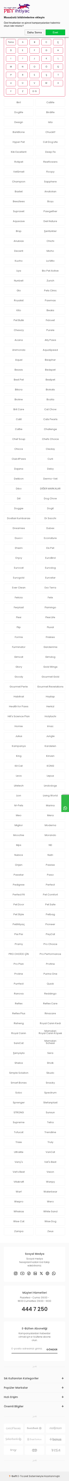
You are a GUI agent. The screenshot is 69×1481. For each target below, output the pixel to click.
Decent (18, 251)
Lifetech (19, 785)
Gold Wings (50, 667)
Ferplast (19, 607)
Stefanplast (50, 1102)
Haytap (50, 696)
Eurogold (18, 577)
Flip (19, 627)
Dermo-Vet (50, 478)
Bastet (19, 191)
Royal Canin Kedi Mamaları (50, 1024)
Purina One (50, 974)
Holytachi (50, 716)
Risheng (19, 1023)
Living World (50, 795)
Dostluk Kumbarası (18, 518)
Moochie (18, 835)
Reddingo (50, 993)
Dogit (50, 508)
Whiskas (19, 1211)
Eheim (19, 548)
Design (18, 122)
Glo (19, 290)
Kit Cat (19, 766)
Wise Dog (50, 1221)
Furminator (18, 647)
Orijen (18, 865)
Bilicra (18, 389)
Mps (18, 845)
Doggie (18, 508)
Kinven (50, 756)
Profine (50, 964)
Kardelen (50, 746)
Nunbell (18, 280)
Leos (19, 776)
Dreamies (19, 528)
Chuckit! (50, 132)
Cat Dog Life (50, 142)
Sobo (18, 1092)
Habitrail (19, 696)
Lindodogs (50, 785)
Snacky (50, 1083)
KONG (50, 766)
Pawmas (50, 300)
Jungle (50, 736)
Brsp (18, 231)
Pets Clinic (50, 290)
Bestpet (50, 379)
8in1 (18, 102)
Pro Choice (50, 944)
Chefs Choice (50, 439)
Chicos (18, 449)
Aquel (18, 360)
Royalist (19, 300)
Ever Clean (18, 587)
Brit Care (18, 409)
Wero (50, 1201)
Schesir (50, 1043)
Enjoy (19, 558)
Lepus (50, 776)
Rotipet (18, 162)
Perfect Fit (19, 894)
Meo (18, 815)
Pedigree (19, 884)
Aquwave (19, 221)
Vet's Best (50, 1162)
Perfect (50, 884)
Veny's (19, 1162)
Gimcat (18, 657)
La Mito (50, 261)
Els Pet (50, 548)
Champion (18, 181)
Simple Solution (18, 1073)
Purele (50, 330)
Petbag (50, 914)
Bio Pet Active (50, 271)
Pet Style (18, 914)
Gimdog (50, 657)
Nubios (18, 855)
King (18, 756)
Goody (19, 677)
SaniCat (19, 1043)
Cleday (50, 449)
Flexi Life (50, 617)
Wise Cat (18, 1221)
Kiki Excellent (18, 152)
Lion (18, 795)
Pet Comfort (50, 894)
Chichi (50, 241)
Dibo (19, 488)
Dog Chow (50, 498)
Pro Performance (50, 954)
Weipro (18, 1201)
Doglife (18, 112)
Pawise (50, 865)
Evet (55, 32)
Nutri (50, 855)
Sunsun (50, 1112)
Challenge (50, 429)
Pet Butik (19, 320)
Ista (50, 122)
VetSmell (18, 171)
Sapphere (50, 181)
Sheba (19, 1063)
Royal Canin (18, 1033)
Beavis (19, 370)
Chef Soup (18, 439)
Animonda (18, 350)
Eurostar (50, 577)
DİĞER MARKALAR (50, 488)
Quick (50, 983)
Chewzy (19, 330)
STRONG (19, 1112)
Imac (50, 726)
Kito (18, 310)
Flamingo (50, 607)
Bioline (19, 399)
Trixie (19, 1142)
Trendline (50, 1132)
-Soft (13, 1476)
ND (50, 845)
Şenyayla (19, 1053)
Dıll (19, 498)
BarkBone (19, 132)
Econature (50, 538)
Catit (19, 419)
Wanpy (50, 1182)
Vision (50, 1172)
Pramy (19, 944)
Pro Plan (19, 964)
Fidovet (50, 320)
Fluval (50, 627)
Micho (50, 251)
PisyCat (50, 934)
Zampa (18, 1231)
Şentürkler (50, 231)
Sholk (50, 1063)
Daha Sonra (34, 32)
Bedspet (50, 370)
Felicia (19, 597)
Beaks (50, 310)
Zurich (50, 280)
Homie (19, 726)
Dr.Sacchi (50, 518)
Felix (50, 597)
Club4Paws (19, 459)
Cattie (18, 429)
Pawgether (50, 211)
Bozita (50, 399)
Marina (50, 805)
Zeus (50, 1231)
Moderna (50, 825)
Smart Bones (19, 1083)
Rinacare (50, 1013)
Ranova (19, 993)
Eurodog (50, 568)
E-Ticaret (23, 1476)
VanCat (50, 1152)
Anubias (19, 241)
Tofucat (18, 1132)
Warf (19, 1191)
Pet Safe (50, 904)
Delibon (19, 478)
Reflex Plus (18, 1013)
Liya (18, 271)
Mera (50, 815)
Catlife (50, 102)
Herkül (50, 706)
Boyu (50, 201)
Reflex (18, 1003)
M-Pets (18, 805)
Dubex (50, 528)
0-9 (34, 91)
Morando (50, 835)
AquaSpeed (50, 350)
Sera (50, 1053)
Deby (50, 469)
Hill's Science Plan (19, 716)
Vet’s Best (19, 1172)
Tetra (50, 1122)
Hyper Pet (19, 142)
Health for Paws (18, 706)
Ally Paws (50, 340)
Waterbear (50, 1191)
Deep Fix (50, 152)
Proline (18, 974)
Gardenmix (50, 647)
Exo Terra (50, 587)
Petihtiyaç (19, 924)
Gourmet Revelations (50, 686)
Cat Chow (50, 409)
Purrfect (19, 983)
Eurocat (19, 568)
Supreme (19, 1122)
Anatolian (50, 191)
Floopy (50, 171)
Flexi (18, 617)
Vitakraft (19, 1182)
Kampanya (19, 746)
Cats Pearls (50, 419)
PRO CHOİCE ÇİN (19, 954)
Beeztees (19, 201)
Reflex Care (50, 1003)
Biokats (50, 389)
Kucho (19, 261)
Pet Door (18, 904)
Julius (18, 736)
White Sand (50, 1211)
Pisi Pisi (18, 934)
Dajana (18, 469)
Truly (50, 1142)
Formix (19, 637)
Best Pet (19, 379)
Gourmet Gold (50, 677)
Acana (19, 340)
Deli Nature (50, 221)
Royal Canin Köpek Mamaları (50, 1034)
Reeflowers (50, 162)
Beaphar (50, 360)
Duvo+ (19, 538)
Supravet (18, 211)
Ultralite (18, 1152)
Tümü (11, 42)
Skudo (50, 1073)
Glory (19, 667)
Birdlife (50, 112)
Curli (50, 459)
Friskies (50, 637)
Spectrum (50, 1092)
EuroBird (50, 558)
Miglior (19, 825)
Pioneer (50, 924)
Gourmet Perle (19, 686)
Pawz (50, 875)
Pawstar (19, 875)
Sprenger (19, 1102)
